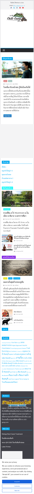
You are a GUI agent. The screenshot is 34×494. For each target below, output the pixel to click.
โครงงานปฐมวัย (15, 379)
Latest (5, 278)
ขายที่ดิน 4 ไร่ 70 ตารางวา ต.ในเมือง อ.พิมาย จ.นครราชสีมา (16, 214)
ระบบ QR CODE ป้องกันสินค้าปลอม (13, 442)
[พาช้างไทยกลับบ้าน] (7, 321)
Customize (17, 486)
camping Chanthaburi (6, 342)
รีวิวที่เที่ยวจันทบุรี (7, 363)
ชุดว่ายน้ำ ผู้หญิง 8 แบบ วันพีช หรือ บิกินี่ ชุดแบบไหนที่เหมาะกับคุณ (22, 237)
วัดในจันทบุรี (22, 366)
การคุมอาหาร (19, 351)
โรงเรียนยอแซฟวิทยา (10, 382)
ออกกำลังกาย (13, 372)
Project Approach (16, 345)
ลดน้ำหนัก (12, 366)
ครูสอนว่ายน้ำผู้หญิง (14, 354)
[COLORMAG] (17, 400)
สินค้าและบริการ (7, 209)
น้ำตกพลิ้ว (26, 361)
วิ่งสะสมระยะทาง (11, 369)
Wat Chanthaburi (13, 351)
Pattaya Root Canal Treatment (12, 434)
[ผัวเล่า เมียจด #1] (7, 313)
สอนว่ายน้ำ (21, 369)
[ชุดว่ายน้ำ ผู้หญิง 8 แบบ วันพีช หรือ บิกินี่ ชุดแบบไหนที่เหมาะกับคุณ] (7, 239)
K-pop (18, 342)
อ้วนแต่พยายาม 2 (7, 178)
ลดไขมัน (18, 366)
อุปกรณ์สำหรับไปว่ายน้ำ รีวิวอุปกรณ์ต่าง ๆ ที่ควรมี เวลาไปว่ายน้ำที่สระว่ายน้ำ (22, 247)
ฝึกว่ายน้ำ (29, 361)
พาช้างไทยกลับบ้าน (18, 320)
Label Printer (6, 447)
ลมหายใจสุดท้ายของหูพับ (13, 282)
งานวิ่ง (19, 357)
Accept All (17, 481)
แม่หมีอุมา (16, 84)
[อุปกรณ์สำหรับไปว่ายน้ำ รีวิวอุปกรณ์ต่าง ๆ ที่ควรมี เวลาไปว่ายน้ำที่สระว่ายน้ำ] (7, 248)
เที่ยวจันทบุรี (21, 372)
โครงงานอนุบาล (24, 379)
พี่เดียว (4, 167)
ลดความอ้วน (5, 366)
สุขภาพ (5, 81)
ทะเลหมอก (13, 361)
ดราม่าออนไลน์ (17, 278)
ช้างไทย (10, 278)
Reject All (17, 490)
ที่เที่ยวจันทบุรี (19, 361)
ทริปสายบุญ (8, 361)
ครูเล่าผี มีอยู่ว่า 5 (7, 171)
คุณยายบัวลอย (18, 5)
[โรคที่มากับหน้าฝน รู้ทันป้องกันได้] (17, 70)
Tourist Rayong (14, 348)
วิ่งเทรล (17, 369)
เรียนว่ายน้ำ (13, 375)
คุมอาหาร (13, 358)
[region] (17, 476)
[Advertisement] (17, 36)
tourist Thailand (22, 348)
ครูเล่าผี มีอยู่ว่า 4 (7, 182)
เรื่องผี (9, 379)
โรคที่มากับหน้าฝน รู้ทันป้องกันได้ (16, 87)
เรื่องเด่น (10, 81)
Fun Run (14, 342)
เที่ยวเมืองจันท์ (5, 375)
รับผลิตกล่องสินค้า (7, 438)
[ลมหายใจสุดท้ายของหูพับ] (17, 268)
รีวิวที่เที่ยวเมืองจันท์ (18, 363)
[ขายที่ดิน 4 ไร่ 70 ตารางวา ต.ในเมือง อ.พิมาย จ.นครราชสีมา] (17, 199)
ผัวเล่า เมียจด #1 (18, 312)
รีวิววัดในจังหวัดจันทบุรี (27, 363)
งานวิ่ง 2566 (27, 358)
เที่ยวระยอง (28, 372)
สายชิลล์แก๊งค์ (17, 219)
